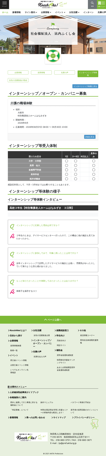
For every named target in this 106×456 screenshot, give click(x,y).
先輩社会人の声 (40, 356)
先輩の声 (64, 72)
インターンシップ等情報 (88, 73)
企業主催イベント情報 (19, 365)
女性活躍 (73, 12)
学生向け (60, 335)
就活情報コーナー (87, 335)
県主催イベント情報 (18, 360)
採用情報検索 (15, 345)
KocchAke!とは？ (18, 330)
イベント (59, 12)
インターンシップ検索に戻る (85, 86)
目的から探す (16, 335)
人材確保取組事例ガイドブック (24, 392)
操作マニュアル (46, 402)
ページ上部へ (55, 319)
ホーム (5, 12)
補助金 (59, 350)
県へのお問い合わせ (35, 417)
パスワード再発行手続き (81, 402)
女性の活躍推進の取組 (18, 80)
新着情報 (16, 12)
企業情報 (45, 12)
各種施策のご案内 (18, 397)
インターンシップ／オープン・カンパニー (42, 343)
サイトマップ (59, 417)
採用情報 (41, 72)
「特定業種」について (19, 410)
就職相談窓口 (62, 330)
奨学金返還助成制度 (65, 355)
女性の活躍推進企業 (42, 335)
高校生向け (61, 340)
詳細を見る (89, 137)
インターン (88, 12)
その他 (83, 330)
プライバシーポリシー (84, 417)
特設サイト (61, 345)
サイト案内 (30, 12)
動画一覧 (14, 350)
